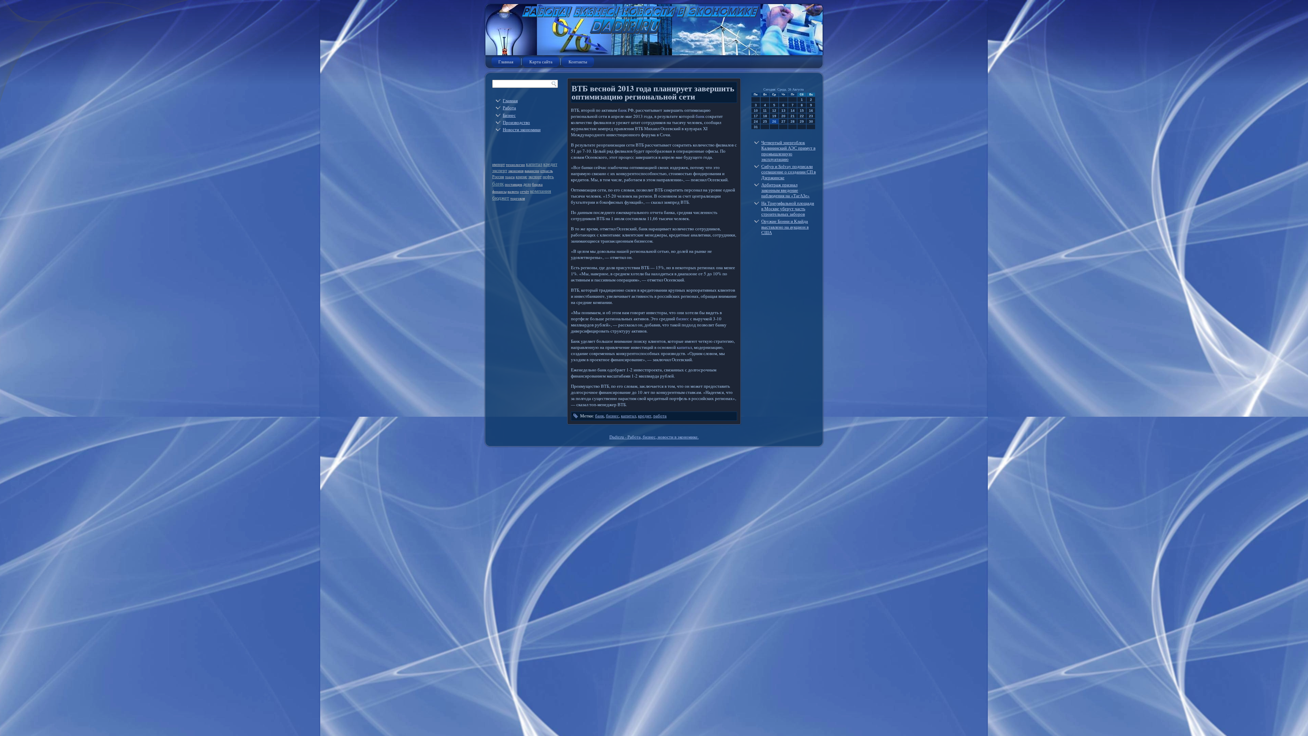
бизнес (682, 319)
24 (756, 121)
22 (802, 116)
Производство (516, 122)
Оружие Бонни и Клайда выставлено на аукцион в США (785, 226)
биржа (537, 184)
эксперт (499, 170)
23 (811, 116)
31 (756, 127)
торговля (517, 198)
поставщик (513, 184)
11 (765, 110)
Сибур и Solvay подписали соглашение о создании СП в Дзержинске (788, 172)
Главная (505, 62)
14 (793, 110)
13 (783, 110)
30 (811, 121)
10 (756, 110)
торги (510, 176)
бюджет (500, 197)
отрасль (546, 170)
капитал (534, 164)
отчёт (524, 191)
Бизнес (509, 115)
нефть (548, 176)
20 (783, 116)
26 (774, 121)
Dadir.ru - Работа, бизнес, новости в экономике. (654, 437)
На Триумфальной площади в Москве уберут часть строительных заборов (787, 208)
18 (765, 116)
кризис (521, 176)
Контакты (578, 62)
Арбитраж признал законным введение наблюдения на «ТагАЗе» (785, 190)
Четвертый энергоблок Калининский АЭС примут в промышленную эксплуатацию (788, 150)
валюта (513, 191)
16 (811, 110)
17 (756, 116)
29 (802, 121)
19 (774, 116)
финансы (499, 191)
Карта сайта (540, 62)
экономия (516, 170)
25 (765, 121)
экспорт (535, 176)
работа (660, 416)
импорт (498, 164)
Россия (498, 176)
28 (793, 121)
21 (793, 116)
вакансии (532, 170)
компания (540, 190)
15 (802, 110)
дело (527, 184)
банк (498, 183)
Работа (509, 108)
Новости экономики (522, 129)
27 (783, 121)
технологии (515, 164)
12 (774, 110)
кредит (550, 164)
